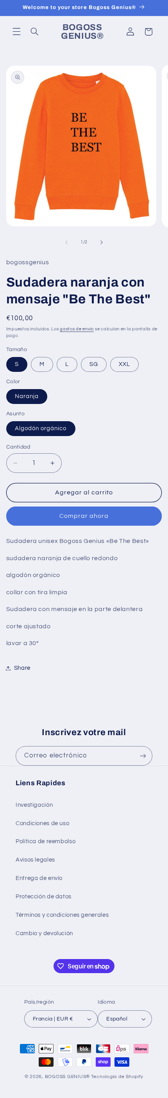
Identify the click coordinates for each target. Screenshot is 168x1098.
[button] (16, 32)
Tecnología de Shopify (117, 1077)
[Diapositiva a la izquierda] (66, 242)
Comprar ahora (84, 516)
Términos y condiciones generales (62, 915)
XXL (124, 364)
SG (93, 364)
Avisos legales (35, 860)
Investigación (34, 805)
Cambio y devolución (44, 933)
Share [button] (22, 668)
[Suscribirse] (143, 755)
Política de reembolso (45, 841)
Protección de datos (43, 897)
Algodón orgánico (41, 428)
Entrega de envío (39, 878)
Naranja (27, 396)
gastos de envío (77, 329)
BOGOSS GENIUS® (67, 1077)
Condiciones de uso (42, 823)
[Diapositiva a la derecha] (101, 242)
